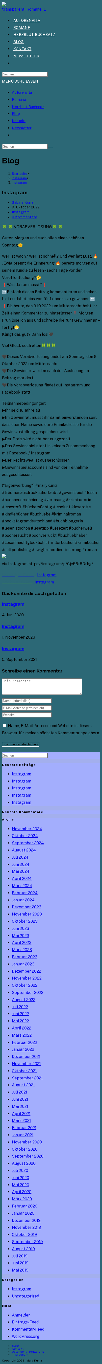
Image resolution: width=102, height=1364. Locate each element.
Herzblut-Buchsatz (28, 107)
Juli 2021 (19, 1092)
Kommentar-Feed (28, 1329)
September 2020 (28, 1156)
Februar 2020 (24, 1206)
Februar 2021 (24, 1127)
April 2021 (21, 1113)
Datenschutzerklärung (28, 1351)
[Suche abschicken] (50, 147)
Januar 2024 (23, 900)
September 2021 (27, 1078)
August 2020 (24, 1163)
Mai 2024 (20, 871)
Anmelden (21, 1315)
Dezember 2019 (26, 1220)
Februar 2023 (24, 957)
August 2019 (23, 1249)
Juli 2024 (20, 857)
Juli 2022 (20, 1007)
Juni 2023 (20, 928)
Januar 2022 (23, 1049)
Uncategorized (25, 1296)
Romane (19, 99)
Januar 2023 (23, 964)
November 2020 (27, 1142)
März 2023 (22, 949)
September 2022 (27, 992)
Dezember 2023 (26, 907)
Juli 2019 (19, 1256)
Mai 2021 (20, 1106)
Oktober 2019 (24, 1234)
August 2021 (23, 1085)
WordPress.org (25, 1336)
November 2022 (27, 978)
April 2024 (22, 878)
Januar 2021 (22, 1135)
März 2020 (22, 1199)
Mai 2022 (20, 1021)
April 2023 (21, 942)
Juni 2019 (20, 1263)
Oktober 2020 (25, 1149)
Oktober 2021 (24, 1071)
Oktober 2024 (25, 835)
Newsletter (21, 128)
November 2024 (27, 829)
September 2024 (28, 843)
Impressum (20, 1354)
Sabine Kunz (23, 202)
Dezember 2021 (26, 1056)
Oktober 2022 (24, 985)
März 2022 (22, 1035)
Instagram (19, 182)
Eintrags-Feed (25, 1322)
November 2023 (27, 914)
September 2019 (27, 1241)
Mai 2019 (20, 1270)
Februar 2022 (24, 1042)
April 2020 (21, 1191)
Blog (16, 114)
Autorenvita (22, 92)
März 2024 (22, 885)
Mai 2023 (20, 935)
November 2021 (26, 1063)
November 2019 (26, 1227)
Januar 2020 (23, 1213)
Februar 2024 (25, 893)
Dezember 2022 (26, 971)
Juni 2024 (20, 864)
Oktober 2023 (25, 921)
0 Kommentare (24, 217)
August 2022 (23, 999)
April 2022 (21, 1028)
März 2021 (21, 1120)
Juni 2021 (20, 1099)
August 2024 (24, 850)
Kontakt (19, 121)
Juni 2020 (20, 1177)
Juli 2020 (20, 1170)
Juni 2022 (20, 1013)
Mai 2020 (20, 1185)
